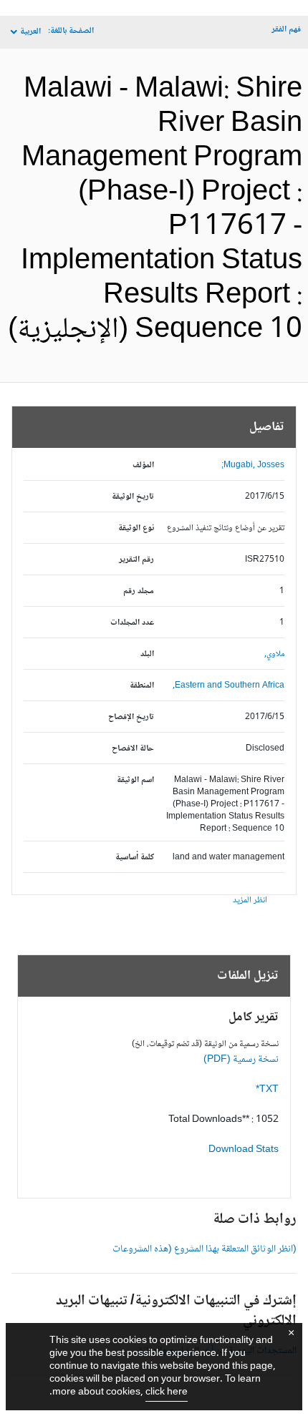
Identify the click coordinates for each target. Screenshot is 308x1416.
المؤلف (143, 465)
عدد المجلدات (132, 623)
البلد (147, 654)
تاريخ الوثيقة (133, 497)
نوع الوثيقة (136, 528)
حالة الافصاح (133, 749)
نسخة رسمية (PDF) (241, 1059)
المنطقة (142, 686)
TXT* (267, 1089)
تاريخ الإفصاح (131, 717)
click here (166, 1392)
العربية (30, 31)
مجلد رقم (138, 591)
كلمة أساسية (134, 857)
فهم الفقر (286, 29)
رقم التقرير (136, 560)
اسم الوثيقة (135, 780)
